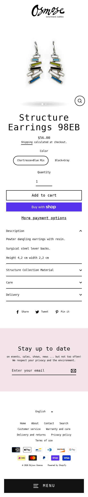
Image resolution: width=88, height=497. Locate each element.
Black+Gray (62, 160)
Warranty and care (58, 429)
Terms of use (44, 440)
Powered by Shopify (57, 465)
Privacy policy (61, 434)
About (34, 423)
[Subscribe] (73, 371)
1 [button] (43, 104)
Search (64, 423)
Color (44, 151)
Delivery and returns (31, 434)
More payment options (44, 218)
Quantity (44, 172)
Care (9, 282)
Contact (49, 423)
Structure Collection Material (30, 270)
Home (23, 423)
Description (15, 231)
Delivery (12, 294)
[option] (44, 65)
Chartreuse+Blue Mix (30, 160)
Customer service (29, 429)
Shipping (27, 142)
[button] (44, 411)
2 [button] (46, 104)
